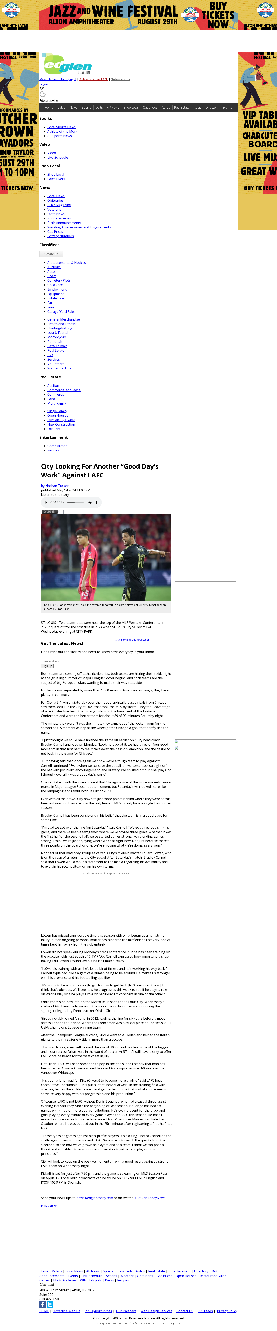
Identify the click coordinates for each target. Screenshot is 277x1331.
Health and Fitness (61, 324)
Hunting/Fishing (59, 328)
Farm (51, 302)
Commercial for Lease (64, 390)
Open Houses (57, 415)
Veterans (54, 209)
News (73, 107)
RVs (50, 355)
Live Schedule (57, 157)
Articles (111, 1276)
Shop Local (130, 107)
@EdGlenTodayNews (149, 1198)
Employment (57, 289)
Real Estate (182, 107)
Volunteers (55, 364)
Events (227, 107)
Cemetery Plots (59, 280)
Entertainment (180, 1271)
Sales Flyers (56, 179)
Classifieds (150, 107)
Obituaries (55, 200)
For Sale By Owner (61, 420)
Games (44, 1280)
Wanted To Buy (59, 368)
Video (61, 107)
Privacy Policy (227, 1311)
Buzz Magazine (59, 205)
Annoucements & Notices (66, 262)
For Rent (53, 429)
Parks (109, 1280)
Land (51, 399)
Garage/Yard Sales (61, 311)
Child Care (55, 285)
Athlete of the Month (63, 131)
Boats (51, 276)
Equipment (55, 294)
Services (53, 359)
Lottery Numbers (60, 236)
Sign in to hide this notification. (132, 639)
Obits (99, 107)
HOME (44, 1311)
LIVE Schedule (91, 1276)
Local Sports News (61, 127)
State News (56, 214)
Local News (56, 196)
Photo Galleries (59, 218)
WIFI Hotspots (91, 1280)
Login (43, 84)
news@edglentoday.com (94, 1198)
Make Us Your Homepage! (57, 79)
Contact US (184, 1311)
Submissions (120, 79)
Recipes (53, 450)
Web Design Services (156, 1311)
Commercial (56, 394)
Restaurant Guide (213, 1276)
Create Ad (51, 254)
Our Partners (126, 1311)
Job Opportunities (98, 1311)
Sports (86, 107)
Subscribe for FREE (93, 79)
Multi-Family (56, 403)
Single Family (57, 411)
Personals (55, 341)
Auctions (54, 267)
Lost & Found (57, 332)
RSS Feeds (205, 1311)
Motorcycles (56, 337)
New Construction (61, 424)
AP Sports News (59, 136)
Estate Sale (55, 298)
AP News (113, 107)
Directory (212, 107)
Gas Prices (55, 231)
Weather (127, 1276)
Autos (166, 107)
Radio (198, 107)
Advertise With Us (66, 1311)
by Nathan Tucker (55, 485)
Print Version (49, 1205)
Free (50, 307)
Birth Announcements (64, 222)
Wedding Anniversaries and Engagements (79, 227)
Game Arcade (57, 446)
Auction (53, 385)
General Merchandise (63, 319)
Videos (57, 1271)
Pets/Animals (57, 346)
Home (49, 107)
